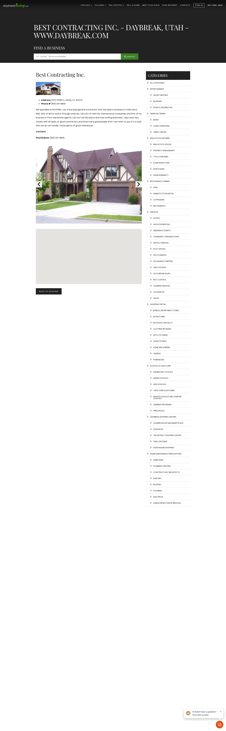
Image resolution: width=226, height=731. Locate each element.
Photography (160, 255)
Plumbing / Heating (162, 466)
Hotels (156, 218)
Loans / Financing (161, 126)
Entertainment (157, 89)
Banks (156, 119)
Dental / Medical (161, 242)
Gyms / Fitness (160, 341)
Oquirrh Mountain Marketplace (168, 423)
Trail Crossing (160, 441)
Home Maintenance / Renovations (166, 453)
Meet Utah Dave (151, 5)
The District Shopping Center (167, 435)
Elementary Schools (163, 372)
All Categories (157, 83)
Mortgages (159, 169)
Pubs (155, 187)
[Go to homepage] (19, 5)
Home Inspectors (161, 163)
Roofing (157, 484)
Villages (100, 5)
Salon (156, 298)
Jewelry (157, 353)
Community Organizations (166, 236)
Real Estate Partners (160, 138)
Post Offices (159, 249)
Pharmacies (158, 359)
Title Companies (160, 156)
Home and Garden (161, 347)
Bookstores (159, 316)
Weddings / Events (162, 230)
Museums (157, 101)
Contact (185, 5)
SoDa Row (158, 429)
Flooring (157, 490)
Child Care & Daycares (164, 390)
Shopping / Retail (158, 304)
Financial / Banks (158, 113)
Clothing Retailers (162, 329)
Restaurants (159, 206)
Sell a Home (133, 5)
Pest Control (159, 279)
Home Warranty (161, 175)
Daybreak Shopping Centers (163, 417)
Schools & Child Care (160, 366)
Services (154, 212)
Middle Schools (160, 378)
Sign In (199, 5)
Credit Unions (159, 132)
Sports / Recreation (162, 107)
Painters (157, 478)
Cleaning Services (161, 286)
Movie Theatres (160, 95)
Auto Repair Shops (161, 273)
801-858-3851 (215, 5)
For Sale (86, 5)
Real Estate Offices (162, 144)
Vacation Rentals (161, 224)
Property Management (164, 150)
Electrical (158, 497)
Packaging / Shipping (163, 261)
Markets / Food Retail (163, 193)
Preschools (159, 410)
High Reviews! (170, 5)
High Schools (159, 384)
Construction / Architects (166, 472)
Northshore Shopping (163, 447)
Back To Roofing (48, 291)
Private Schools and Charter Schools (167, 397)
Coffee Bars (159, 199)
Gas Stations (159, 267)
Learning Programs (162, 404)
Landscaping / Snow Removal (167, 503)
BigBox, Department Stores (166, 310)
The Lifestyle (116, 5)
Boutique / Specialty (163, 322)
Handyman (158, 460)
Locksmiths (158, 292)
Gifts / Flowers (160, 335)
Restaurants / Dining (160, 181)
